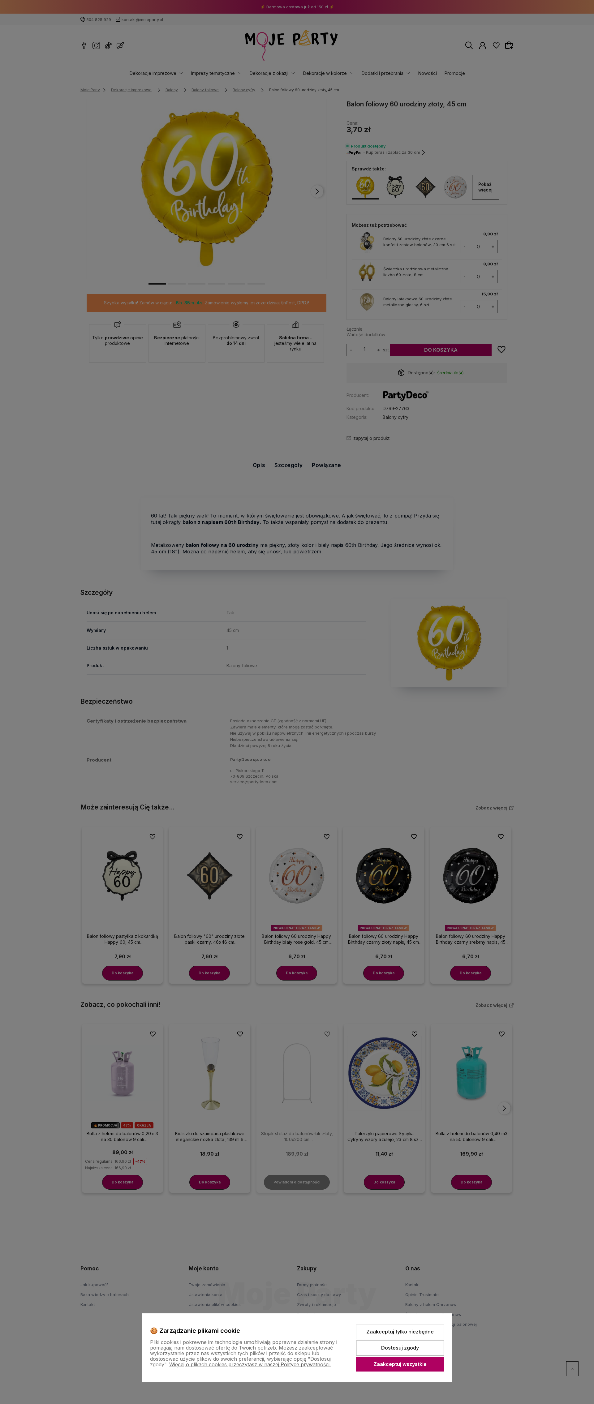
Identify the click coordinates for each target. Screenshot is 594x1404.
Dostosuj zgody (400, 1348)
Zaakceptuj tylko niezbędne (400, 1332)
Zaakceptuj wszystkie (400, 1364)
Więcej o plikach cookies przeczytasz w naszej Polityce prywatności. (250, 1364)
